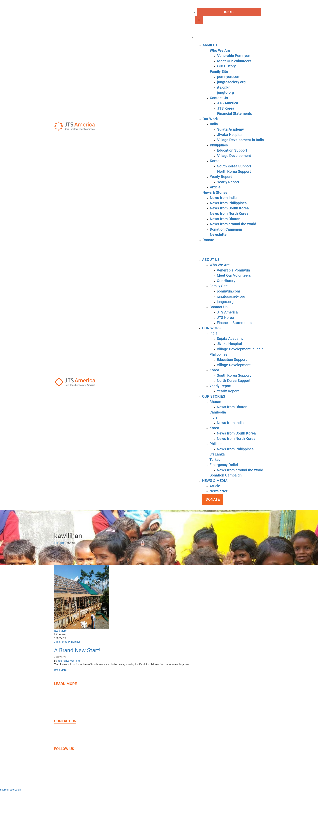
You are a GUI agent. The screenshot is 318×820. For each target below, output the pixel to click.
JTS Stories (60, 641)
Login (18, 789)
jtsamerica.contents (69, 660)
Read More (60, 630)
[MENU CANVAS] (199, 20)
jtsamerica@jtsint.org (83, 740)
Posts (11, 789)
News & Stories (71, 712)
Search (4, 789)
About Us (67, 698)
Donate (66, 691)
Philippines (74, 641)
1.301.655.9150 (81, 733)
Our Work (68, 705)
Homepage (59, 543)
